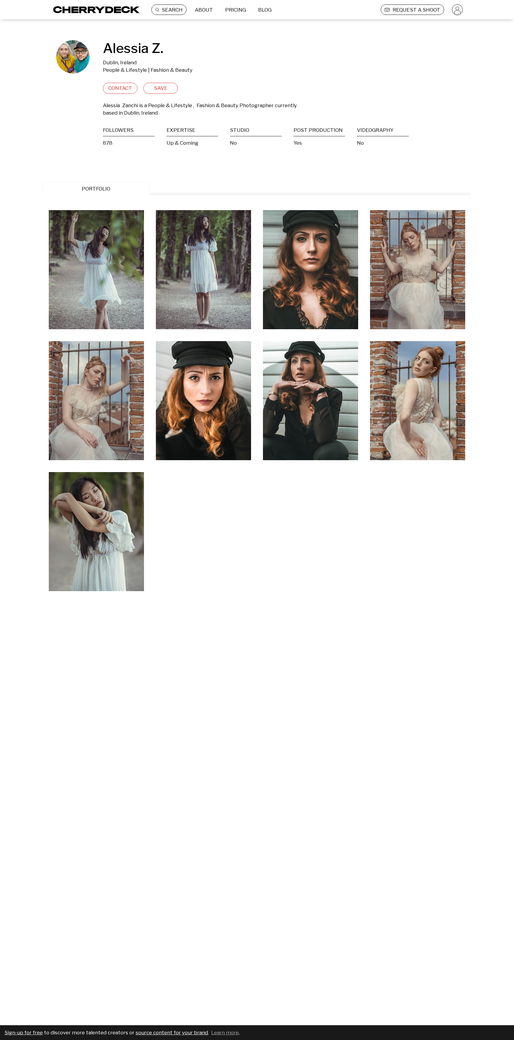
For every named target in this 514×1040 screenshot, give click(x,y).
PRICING (235, 10)
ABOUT (204, 10)
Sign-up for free (23, 1033)
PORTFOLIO (96, 189)
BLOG (265, 10)
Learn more (225, 1033)
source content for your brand (172, 1033)
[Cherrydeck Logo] (94, 9)
